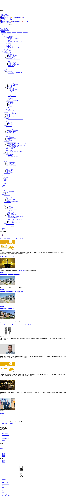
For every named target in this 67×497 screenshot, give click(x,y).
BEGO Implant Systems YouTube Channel (15, 219)
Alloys (5, 180)
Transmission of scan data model (13, 130)
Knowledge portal (7, 173)
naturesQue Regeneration (8, 167)
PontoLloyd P (10, 105)
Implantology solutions (9, 215)
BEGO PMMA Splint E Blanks (13, 84)
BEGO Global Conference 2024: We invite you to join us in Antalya (14, 378)
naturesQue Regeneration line (10, 168)
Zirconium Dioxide (9, 71)
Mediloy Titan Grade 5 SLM (13, 100)
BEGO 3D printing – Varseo (12, 209)
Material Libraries (9, 200)
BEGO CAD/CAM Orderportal (11, 131)
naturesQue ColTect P (9, 171)
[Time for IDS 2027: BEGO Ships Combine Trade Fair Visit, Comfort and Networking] (7, 249)
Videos (5, 205)
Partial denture (8, 53)
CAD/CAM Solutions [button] (5, 51)
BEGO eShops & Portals (4, 15)
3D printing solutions (9, 208)
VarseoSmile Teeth (9, 44)
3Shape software (10, 122)
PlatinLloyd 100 (11, 110)
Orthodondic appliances (10, 67)
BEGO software (10, 124)
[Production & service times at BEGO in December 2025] (7, 302)
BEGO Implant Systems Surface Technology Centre (14, 151)
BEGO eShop (8, 136)
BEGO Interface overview (12, 61)
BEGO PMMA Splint (11, 85)
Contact (1, 13)
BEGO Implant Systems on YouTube (14, 222)
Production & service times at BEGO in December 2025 (11, 291)
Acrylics (7, 78)
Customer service (9, 140)
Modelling (6, 178)
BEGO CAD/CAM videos (12, 214)
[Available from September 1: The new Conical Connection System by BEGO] (7, 335)
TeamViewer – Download (8, 134)
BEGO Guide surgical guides (10, 163)
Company (6, 13)
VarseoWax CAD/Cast (9, 46)
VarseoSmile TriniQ (9, 37)
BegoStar (10, 106)
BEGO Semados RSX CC (11, 142)
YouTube (3, 456)
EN (2, 16)
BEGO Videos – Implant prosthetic (13, 218)
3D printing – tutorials (11, 210)
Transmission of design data (12, 128)
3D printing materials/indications (9, 36)
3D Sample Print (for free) (12, 40)
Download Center (7, 195)
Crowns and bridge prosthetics (11, 57)
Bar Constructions (11, 66)
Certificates (8, 198)
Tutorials (5, 223)
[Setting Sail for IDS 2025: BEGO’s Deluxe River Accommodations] (7, 371)
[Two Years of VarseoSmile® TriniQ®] (7, 267)
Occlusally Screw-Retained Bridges (13, 64)
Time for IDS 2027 (7, 192)
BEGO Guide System (9, 164)
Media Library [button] (4, 194)
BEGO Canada (8, 18)
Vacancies (5, 187)
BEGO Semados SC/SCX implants (12, 147)
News (3, 188)
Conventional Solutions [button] (6, 175)
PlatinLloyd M (10, 111)
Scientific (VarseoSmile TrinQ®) (13, 38)
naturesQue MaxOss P (9, 170)
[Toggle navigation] (0, 23)
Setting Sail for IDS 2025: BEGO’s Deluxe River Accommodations (13, 360)
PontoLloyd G (10, 104)
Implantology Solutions (9, 197)
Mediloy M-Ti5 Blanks (12, 96)
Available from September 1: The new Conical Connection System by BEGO (15, 324)
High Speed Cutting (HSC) (10, 114)
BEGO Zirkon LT (11, 73)
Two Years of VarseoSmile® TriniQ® (7, 256)
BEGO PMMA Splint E (12, 83)
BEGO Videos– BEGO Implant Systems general (15, 216)
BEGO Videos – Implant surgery (13, 217)
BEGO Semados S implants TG (11, 149)
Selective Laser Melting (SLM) (11, 113)
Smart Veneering (10, 42)
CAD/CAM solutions (9, 213)
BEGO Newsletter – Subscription (7, 423)
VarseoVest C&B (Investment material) (12, 48)
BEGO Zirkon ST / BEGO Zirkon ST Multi (15, 72)
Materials (5, 70)
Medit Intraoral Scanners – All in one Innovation (15, 119)
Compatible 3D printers (8, 49)
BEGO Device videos (11, 212)
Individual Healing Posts (12, 62)
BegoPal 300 (10, 108)
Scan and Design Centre (10, 132)
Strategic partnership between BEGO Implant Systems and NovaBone (14, 342)
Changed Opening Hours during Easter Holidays (10, 274)
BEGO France (3, 17)
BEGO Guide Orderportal (10, 137)
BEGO (3, 228)
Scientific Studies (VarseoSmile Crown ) (15, 41)
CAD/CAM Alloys (9, 87)
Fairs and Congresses (7, 189)
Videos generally (10, 211)
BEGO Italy (9, 17)
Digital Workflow (9, 152)
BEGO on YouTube (11, 221)
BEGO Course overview (10, 191)
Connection (10, 155)
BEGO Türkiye (25, 17)
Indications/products (7, 52)
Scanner (7, 118)
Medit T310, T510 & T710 (12, 120)
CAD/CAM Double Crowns (10, 58)
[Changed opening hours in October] (7, 318)
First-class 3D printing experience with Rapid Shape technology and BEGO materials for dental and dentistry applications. (25, 396)
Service (5, 135)
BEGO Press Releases (7, 202)
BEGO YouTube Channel (10, 220)
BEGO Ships (8, 193)
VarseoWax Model (9, 45)
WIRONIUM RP (11, 54)
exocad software (10, 123)
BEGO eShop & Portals (4, 14)
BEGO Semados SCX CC (10, 144)
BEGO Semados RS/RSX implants (12, 146)
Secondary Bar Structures (12, 65)
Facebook (3, 453)
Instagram (3, 454)
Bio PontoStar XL (11, 102)
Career (4, 13)
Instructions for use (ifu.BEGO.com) (12, 201)
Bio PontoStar (10, 103)
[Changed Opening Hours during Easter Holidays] (7, 285)
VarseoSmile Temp (9, 43)
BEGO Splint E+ (11, 82)
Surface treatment (7, 182)
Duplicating (6, 177)
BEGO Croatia (19, 17)
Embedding (6, 179)
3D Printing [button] (4, 35)
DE (4, 16)
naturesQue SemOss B (9, 169)
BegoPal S (10, 107)
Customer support (9, 126)
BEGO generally (10, 207)
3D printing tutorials (7, 50)
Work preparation (7, 176)
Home (3, 34)
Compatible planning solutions (11, 165)
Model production (9, 69)
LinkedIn (3, 455)
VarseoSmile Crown (10, 39)
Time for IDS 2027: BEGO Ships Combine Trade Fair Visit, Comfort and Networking (17, 238)
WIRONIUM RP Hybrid (12, 56)
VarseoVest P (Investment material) (12, 47)
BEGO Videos (8, 206)
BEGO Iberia (14, 17)
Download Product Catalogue (10, 138)
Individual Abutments (11, 63)
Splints (7, 68)
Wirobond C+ (10, 91)
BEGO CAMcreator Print (10, 224)
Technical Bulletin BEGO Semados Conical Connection (17, 143)
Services (5, 125)
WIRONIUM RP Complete (12, 55)
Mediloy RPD (10, 99)
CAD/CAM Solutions (9, 196)
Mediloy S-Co (10, 98)
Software (7, 121)
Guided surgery (6, 161)
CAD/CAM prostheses (11, 157)
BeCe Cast (10, 86)
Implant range (6, 141)
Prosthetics (6, 153)
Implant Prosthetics (9, 60)
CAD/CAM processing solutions (9, 112)
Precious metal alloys (9, 101)
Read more (2, 254)
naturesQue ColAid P (9, 172)
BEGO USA (3, 18)
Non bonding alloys (9, 109)
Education (5, 190)
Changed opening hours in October (7, 308)
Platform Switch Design (10, 154)
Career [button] (3, 186)
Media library (8, 139)
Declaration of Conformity (10, 133)
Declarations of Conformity (10, 199)
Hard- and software (7, 117)
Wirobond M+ (10, 92)
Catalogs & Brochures (7, 204)
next (3, 417)
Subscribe (1, 448)
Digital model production (10, 116)
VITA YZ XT (13, 77)
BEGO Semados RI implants (11, 148)
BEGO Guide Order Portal (10, 162)
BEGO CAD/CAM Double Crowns (14, 59)
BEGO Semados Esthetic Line (13, 156)
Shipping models (10, 129)
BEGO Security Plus (9, 150)
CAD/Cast (8, 115)
